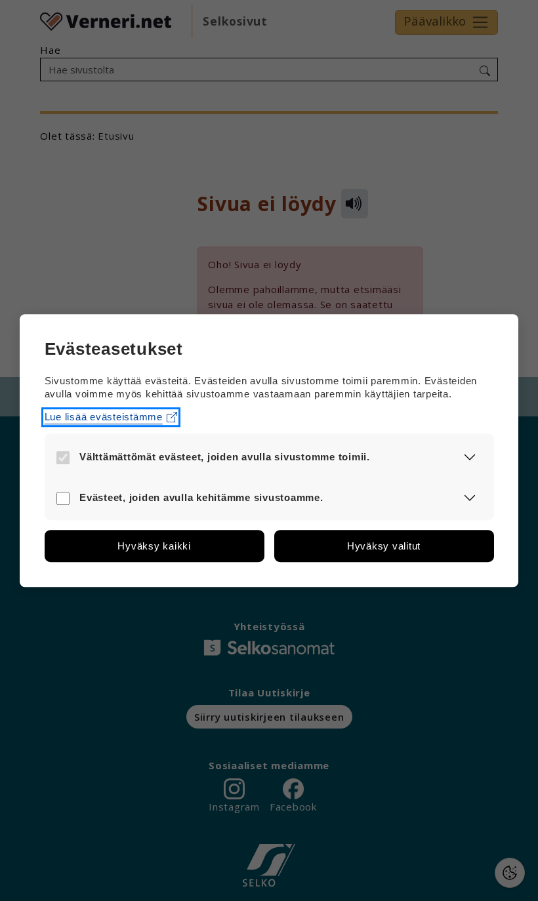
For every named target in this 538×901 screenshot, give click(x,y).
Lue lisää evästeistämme (104, 416)
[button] (470, 456)
